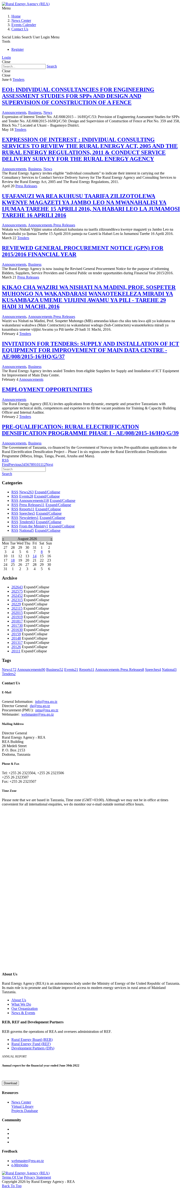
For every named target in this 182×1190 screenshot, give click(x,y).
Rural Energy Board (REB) (32, 1040)
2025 (17, 591)
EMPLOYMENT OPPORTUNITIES (47, 389)
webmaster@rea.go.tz (37, 714)
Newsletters (29, 518)
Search (52, 66)
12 (44, 464)
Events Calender (23, 25)
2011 (15, 651)
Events (26, 496)
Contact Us (19, 29)
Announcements (14, 112)
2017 (17, 625)
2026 (17, 587)
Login (6, 57)
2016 (17, 630)
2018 (17, 621)
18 (13, 560)
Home (16, 16)
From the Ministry (33, 526)
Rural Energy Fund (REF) (31, 1044)
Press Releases (26, 186)
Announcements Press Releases (51, 225)
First (5, 464)
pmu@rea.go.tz (46, 710)
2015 (16, 634)
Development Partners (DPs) (32, 1048)
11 (40, 464)
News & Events (23, 1013)
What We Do (21, 1004)
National (26, 530)
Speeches (27, 513)
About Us (18, 1000)
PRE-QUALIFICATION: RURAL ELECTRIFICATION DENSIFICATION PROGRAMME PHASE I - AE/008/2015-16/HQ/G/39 (90, 430)
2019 (17, 617)
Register (17, 49)
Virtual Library (22, 1106)
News (47, 112)
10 (37, 464)
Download (10, 1083)
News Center (21, 20)
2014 (16, 638)
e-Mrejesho (19, 1165)
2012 (16, 647)
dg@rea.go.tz (40, 706)
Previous (15, 464)
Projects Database (24, 1111)
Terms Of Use (12, 1177)
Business (34, 112)
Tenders (18, 80)
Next (49, 464)
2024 (17, 596)
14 (34, 556)
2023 (17, 600)
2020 (17, 613)
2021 (17, 608)
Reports (26, 509)
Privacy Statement (37, 1177)
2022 (16, 604)
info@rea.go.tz (46, 702)
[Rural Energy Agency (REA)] (26, 4)
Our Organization (24, 1009)
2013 (17, 643)
